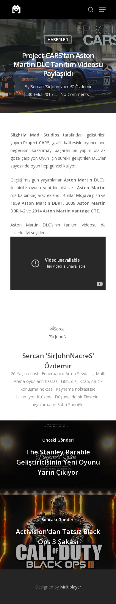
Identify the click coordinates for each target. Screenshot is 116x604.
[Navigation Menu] (102, 10)
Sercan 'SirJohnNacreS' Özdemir (61, 86)
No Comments (74, 94)
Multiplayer (70, 587)
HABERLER (58, 39)
